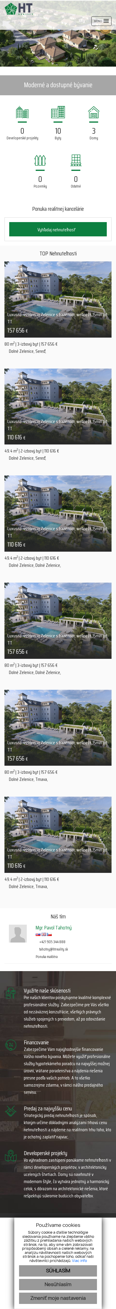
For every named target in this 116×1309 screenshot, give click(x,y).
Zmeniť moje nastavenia (58, 1298)
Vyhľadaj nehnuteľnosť (56, 229)
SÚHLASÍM (58, 1271)
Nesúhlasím (58, 1284)
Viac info (79, 1261)
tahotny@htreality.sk (53, 949)
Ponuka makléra (47, 957)
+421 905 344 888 (52, 942)
